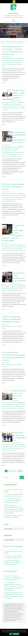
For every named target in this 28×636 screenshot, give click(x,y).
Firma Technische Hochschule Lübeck (11, 58)
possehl (20, 448)
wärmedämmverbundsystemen (8, 201)
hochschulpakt (11, 288)
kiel (19, 288)
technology (12, 250)
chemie (21, 60)
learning (5, 406)
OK (10, 634)
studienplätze (14, 154)
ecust (16, 246)
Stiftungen (22, 108)
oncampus (13, 406)
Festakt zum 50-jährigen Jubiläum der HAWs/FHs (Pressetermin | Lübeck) (11, 319)
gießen (20, 104)
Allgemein (4, 328)
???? (9, 60)
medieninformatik (13, 64)
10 (15, 471)
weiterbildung (21, 408)
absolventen (10, 195)
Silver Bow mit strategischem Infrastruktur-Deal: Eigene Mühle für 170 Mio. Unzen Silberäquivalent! (13, 500)
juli (16, 150)
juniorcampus (10, 106)
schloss (20, 290)
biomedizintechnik (6, 150)
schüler (12, 108)
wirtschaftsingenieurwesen (14, 156)
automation (17, 60)
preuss (3, 408)
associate (10, 246)
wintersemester (5, 156)
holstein (16, 288)
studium (4, 66)
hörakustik (17, 62)
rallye (5, 108)
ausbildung (12, 60)
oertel (13, 199)
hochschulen (4, 248)
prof (16, 199)
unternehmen (5, 109)
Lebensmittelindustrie (6, 152)
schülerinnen (17, 108)
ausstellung (10, 104)
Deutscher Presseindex (14, 546)
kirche (21, 62)
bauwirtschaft (5, 197)
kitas (6, 448)
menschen (4, 290)
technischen (20, 154)
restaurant (20, 248)
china (13, 246)
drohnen (13, 197)
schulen (8, 108)
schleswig (16, 290)
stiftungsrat (12, 450)
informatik (10, 248)
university (17, 250)
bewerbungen (16, 148)
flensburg (10, 286)
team (16, 450)
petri (21, 64)
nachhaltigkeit (9, 199)
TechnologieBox (11, 571)
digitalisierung (11, 404)
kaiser (24, 404)
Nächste (20, 471)
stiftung (7, 450)
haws (16, 286)
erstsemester (12, 62)
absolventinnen (16, 195)
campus (9, 446)
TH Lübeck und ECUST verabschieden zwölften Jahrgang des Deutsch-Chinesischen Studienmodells (13, 232)
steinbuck (15, 408)
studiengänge (8, 154)
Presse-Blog (13, 13)
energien (7, 62)
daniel (9, 197)
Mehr (3, 82)
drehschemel (15, 104)
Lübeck (3, 64)
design (3, 62)
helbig (24, 197)
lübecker (7, 64)
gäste (21, 197)
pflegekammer (22, 406)
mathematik (22, 106)
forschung (17, 197)
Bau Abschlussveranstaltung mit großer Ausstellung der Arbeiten (13, 186)
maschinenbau (18, 152)
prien (12, 290)
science (3, 250)
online (18, 64)
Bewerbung (10, 148)
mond (17, 448)
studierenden (19, 199)
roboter (6, 408)
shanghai (8, 250)
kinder (15, 106)
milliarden (9, 290)
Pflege (17, 406)
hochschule (4, 106)
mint (3, 108)
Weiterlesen (16, 634)
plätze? (3, 154)
